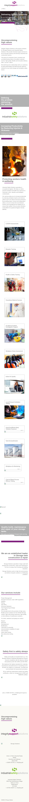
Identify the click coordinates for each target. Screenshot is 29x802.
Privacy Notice (9, 800)
